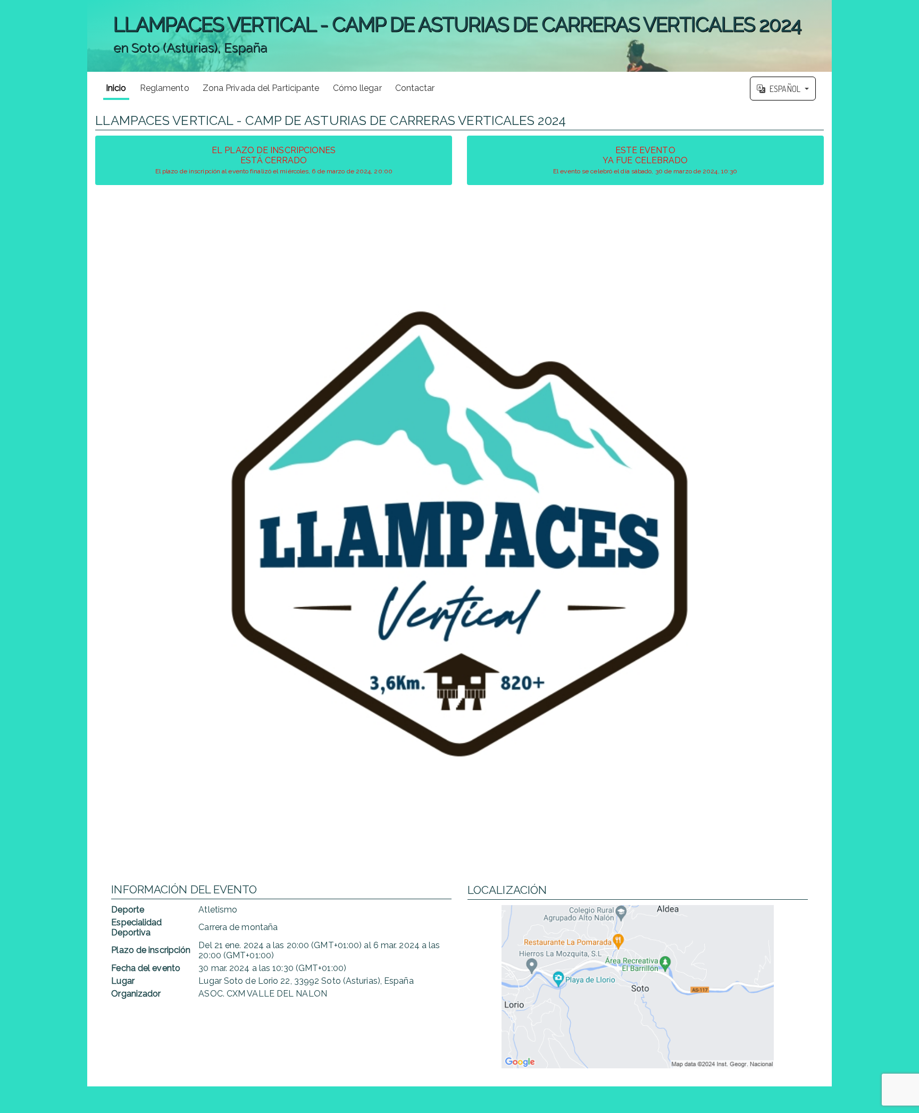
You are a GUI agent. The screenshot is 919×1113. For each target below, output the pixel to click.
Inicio (116, 88)
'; (444, 42)
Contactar (415, 88)
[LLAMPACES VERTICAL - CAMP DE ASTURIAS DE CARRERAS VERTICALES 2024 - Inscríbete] (459, 533)
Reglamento (164, 88)
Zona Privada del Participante (261, 88)
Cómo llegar (357, 88)
